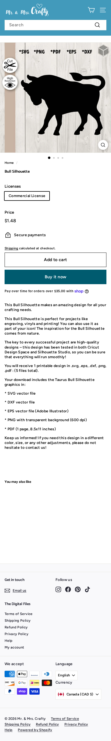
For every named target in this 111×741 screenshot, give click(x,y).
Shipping (11, 248)
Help (8, 641)
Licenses (13, 186)
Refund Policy (16, 627)
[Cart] (91, 10)
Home (9, 163)
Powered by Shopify (35, 730)
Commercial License (27, 196)
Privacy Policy (16, 634)
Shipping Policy (17, 620)
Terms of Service (19, 614)
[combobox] (55, 25)
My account (14, 647)
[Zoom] (103, 145)
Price (9, 212)
